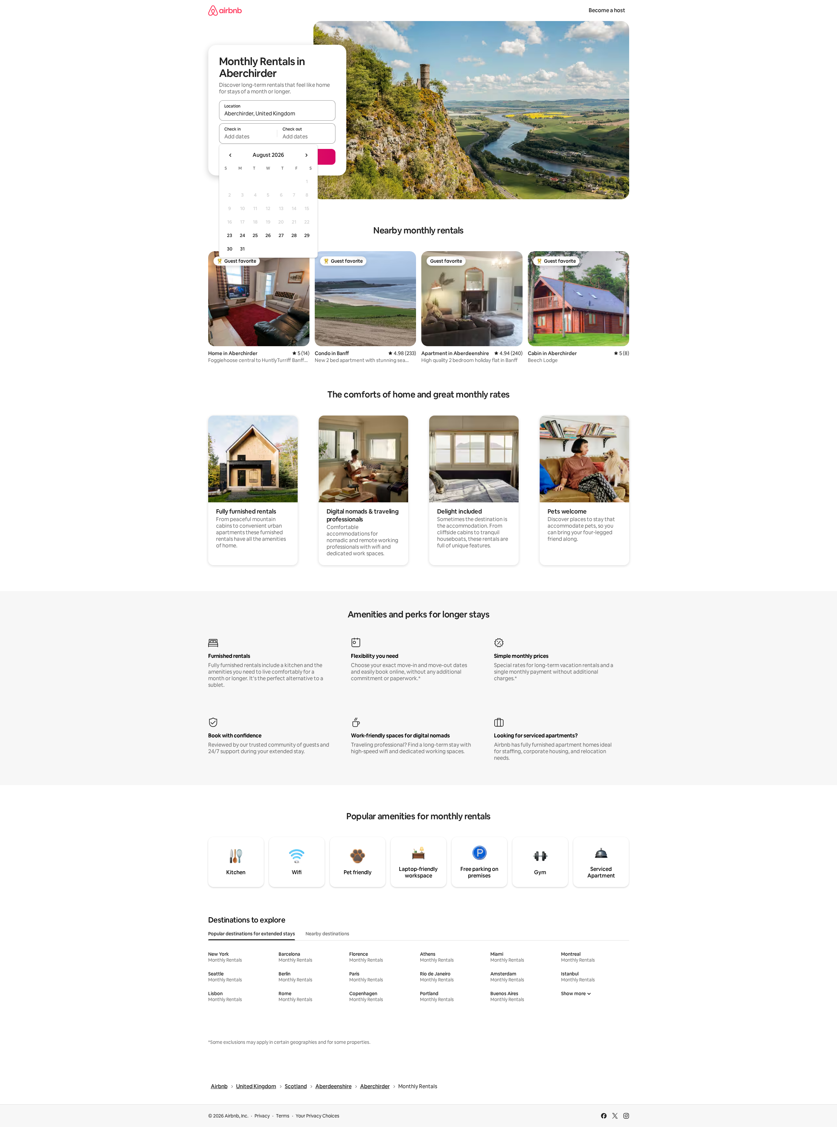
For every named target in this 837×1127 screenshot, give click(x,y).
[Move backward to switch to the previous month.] (231, 155)
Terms (282, 1116)
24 (242, 235)
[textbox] (248, 136)
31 (242, 249)
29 (306, 235)
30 (230, 249)
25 (255, 235)
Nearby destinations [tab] (327, 934)
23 (229, 235)
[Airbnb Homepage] (225, 10)
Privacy (262, 1116)
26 (268, 235)
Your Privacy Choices (317, 1116)
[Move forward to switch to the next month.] (306, 155)
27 (281, 235)
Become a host (607, 10)
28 (294, 235)
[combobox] (277, 113)
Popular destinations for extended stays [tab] (251, 934)
